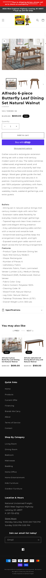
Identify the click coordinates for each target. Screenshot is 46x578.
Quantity (5, 121)
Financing (9, 406)
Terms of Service (12, 422)
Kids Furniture (11, 483)
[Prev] (2, 84)
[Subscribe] (38, 540)
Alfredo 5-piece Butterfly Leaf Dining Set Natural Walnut (11, 360)
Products (9, 394)
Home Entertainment (15, 477)
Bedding (9, 466)
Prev (16, 331)
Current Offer (11, 400)
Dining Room (11, 449)
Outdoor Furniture (13, 489)
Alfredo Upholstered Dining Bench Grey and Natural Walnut (33, 360)
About (8, 417)
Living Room (11, 444)
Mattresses (10, 460)
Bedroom (9, 455)
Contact (8, 428)
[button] (3, 20)
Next (29, 331)
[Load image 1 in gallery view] (11, 83)
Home (7, 389)
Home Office (11, 472)
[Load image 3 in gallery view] (34, 83)
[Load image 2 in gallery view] (23, 83)
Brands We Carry (12, 411)
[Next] (43, 84)
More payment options (23, 148)
